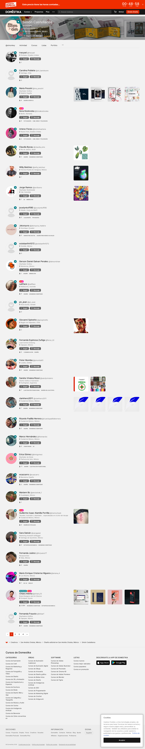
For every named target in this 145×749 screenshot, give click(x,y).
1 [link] (11, 634)
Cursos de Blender (57, 677)
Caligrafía (27, 217)
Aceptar (122, 740)
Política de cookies (51, 744)
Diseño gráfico (29, 100)
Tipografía (35, 217)
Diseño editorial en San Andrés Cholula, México (61, 642)
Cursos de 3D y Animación (15, 679)
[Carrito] (115, 12)
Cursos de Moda (11, 690)
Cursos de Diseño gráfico (37, 674)
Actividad (23, 45)
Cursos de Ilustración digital (38, 666)
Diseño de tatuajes (30, 525)
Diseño (26, 157)
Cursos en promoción (81, 669)
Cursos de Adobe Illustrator (60, 666)
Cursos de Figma (57, 680)
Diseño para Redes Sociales (45, 235)
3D (24, 199)
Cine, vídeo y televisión (40, 121)
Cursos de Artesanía (35, 671)
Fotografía (27, 121)
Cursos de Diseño (12, 676)
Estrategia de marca (30, 545)
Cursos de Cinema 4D (58, 671)
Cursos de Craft (11, 664)
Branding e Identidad (36, 157)
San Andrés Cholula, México (36, 31)
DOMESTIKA (13, 12)
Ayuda (79, 732)
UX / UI (25, 583)
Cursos (34, 45)
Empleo (21, 732)
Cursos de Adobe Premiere (60, 674)
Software (56, 657)
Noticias (68, 732)
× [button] (143, 4)
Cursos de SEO (33, 688)
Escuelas (40, 732)
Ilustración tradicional (32, 390)
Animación (29, 199)
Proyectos (39, 12)
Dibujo (30, 583)
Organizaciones (63, 735)
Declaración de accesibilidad (67, 744)
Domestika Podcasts (12, 735)
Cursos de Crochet (35, 696)
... (63, 44)
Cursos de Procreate (58, 669)
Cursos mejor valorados (82, 664)
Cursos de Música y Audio (15, 703)
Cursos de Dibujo (34, 669)
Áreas (31, 657)
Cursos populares (80, 666)
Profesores (72, 735)
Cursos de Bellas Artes (36, 677)
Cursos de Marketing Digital (38, 693)
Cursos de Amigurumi (36, 699)
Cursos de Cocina (12, 705)
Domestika (54, 732)
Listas (44, 45)
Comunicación (28, 352)
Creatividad (27, 446)
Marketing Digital (29, 235)
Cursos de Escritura (13, 687)
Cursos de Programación (37, 690)
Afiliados (54, 735)
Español (89, 733)
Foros (27, 732)
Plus (47, 12)
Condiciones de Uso (24, 744)
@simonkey (10, 45)
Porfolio (54, 45)
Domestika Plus (25, 735)
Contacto (62, 732)
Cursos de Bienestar (13, 713)
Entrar (121, 12)
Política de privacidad (38, 744)
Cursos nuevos (79, 661)
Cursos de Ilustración (13, 661)
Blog (74, 732)
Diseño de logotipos (47, 390)
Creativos (14, 642)
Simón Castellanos (37, 22)
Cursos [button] (27, 12)
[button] (53, 12)
